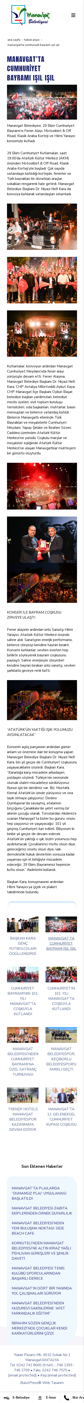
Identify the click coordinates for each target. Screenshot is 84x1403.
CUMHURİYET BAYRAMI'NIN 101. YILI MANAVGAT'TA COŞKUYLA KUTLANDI (22, 1001)
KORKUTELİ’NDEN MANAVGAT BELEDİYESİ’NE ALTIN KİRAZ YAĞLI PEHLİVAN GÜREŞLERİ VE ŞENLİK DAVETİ (41, 1251)
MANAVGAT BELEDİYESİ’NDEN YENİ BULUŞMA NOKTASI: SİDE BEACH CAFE (38, 1228)
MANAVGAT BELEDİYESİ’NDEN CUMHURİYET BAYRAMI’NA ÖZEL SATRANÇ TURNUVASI (22, 1061)
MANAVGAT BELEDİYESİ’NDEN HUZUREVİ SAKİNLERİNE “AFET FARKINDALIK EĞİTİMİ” (38, 1308)
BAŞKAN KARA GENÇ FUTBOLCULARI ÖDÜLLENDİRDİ (22, 946)
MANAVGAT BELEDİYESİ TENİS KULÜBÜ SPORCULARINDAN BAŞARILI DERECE (38, 1273)
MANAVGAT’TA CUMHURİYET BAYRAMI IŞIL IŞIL (61, 943)
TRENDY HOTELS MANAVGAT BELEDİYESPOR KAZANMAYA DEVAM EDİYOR (23, 1119)
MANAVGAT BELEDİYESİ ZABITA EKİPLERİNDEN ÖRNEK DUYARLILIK (42, 1211)
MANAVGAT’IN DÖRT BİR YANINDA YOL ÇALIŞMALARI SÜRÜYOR (42, 1291)
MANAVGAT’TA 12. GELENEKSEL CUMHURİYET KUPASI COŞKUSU (61, 1117)
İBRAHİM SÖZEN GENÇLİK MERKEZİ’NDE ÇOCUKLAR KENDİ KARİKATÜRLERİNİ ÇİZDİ (39, 1328)
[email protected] (22, 1375)
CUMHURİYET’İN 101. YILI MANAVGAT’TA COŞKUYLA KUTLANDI (61, 998)
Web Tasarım (53, 1382)
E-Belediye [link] (20, 1397)
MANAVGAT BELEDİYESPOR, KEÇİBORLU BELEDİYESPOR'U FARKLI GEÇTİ (61, 1059)
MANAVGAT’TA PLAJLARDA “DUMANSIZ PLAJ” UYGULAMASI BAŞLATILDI (39, 1193)
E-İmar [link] (50, 1397)
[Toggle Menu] (73, 15)
